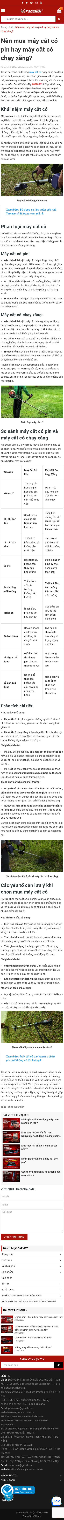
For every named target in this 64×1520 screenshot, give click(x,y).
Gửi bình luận (15, 1237)
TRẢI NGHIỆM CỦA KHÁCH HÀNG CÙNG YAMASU (29, 1301)
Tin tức (5, 1283)
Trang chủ (7, 1254)
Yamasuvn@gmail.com (20, 1465)
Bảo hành (7, 1278)
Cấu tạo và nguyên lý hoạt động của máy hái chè (41, 1173)
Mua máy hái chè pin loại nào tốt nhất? (39, 1147)
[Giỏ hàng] (59, 11)
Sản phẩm (7, 1272)
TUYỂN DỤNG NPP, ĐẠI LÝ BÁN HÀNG (22, 1295)
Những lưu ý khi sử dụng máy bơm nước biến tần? (40, 1121)
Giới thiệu (7, 1260)
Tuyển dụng (8, 1289)
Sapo (38, 1516)
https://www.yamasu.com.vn (27, 1469)
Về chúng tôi (8, 1266)
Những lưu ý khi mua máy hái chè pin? (39, 1160)
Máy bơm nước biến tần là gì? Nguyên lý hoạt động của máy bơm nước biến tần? (40, 1134)
